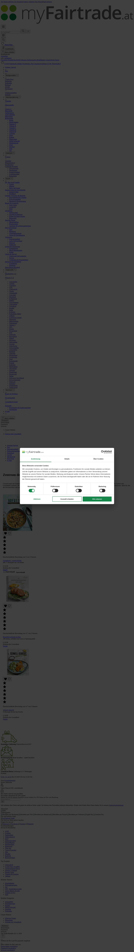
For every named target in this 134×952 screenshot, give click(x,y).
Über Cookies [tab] (98, 459)
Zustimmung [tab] (35, 459)
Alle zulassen (97, 499)
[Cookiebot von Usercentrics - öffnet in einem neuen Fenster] (102, 451)
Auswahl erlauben (67, 499)
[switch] (55, 490)
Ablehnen (36, 499)
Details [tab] (67, 459)
